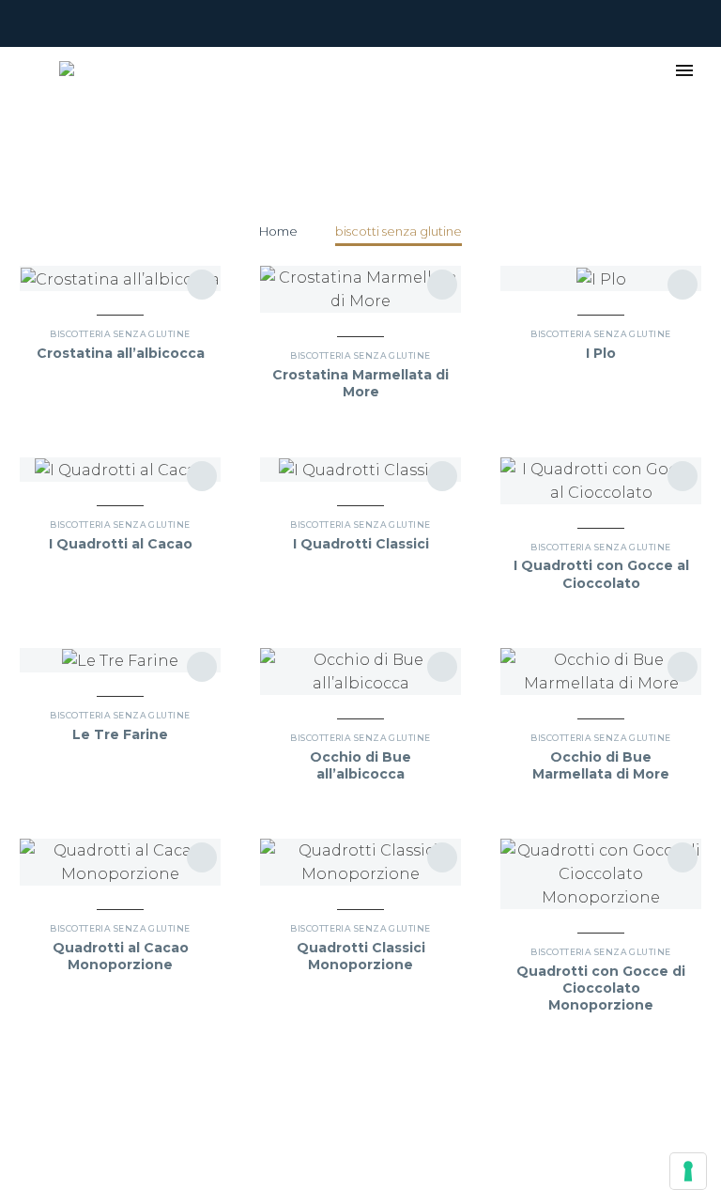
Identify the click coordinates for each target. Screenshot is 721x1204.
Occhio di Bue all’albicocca (360, 765)
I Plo (601, 353)
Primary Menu (684, 70)
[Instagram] (57, 23)
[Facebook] (29, 23)
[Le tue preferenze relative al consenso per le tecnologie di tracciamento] (688, 1171)
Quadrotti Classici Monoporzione (361, 956)
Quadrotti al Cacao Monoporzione (121, 956)
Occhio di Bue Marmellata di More (600, 765)
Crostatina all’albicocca (121, 353)
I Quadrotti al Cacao (120, 543)
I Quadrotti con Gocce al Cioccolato (601, 574)
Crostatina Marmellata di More (360, 383)
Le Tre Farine (120, 734)
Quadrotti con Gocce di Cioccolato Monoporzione (600, 988)
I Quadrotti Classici (361, 543)
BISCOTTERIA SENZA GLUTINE (120, 334)
